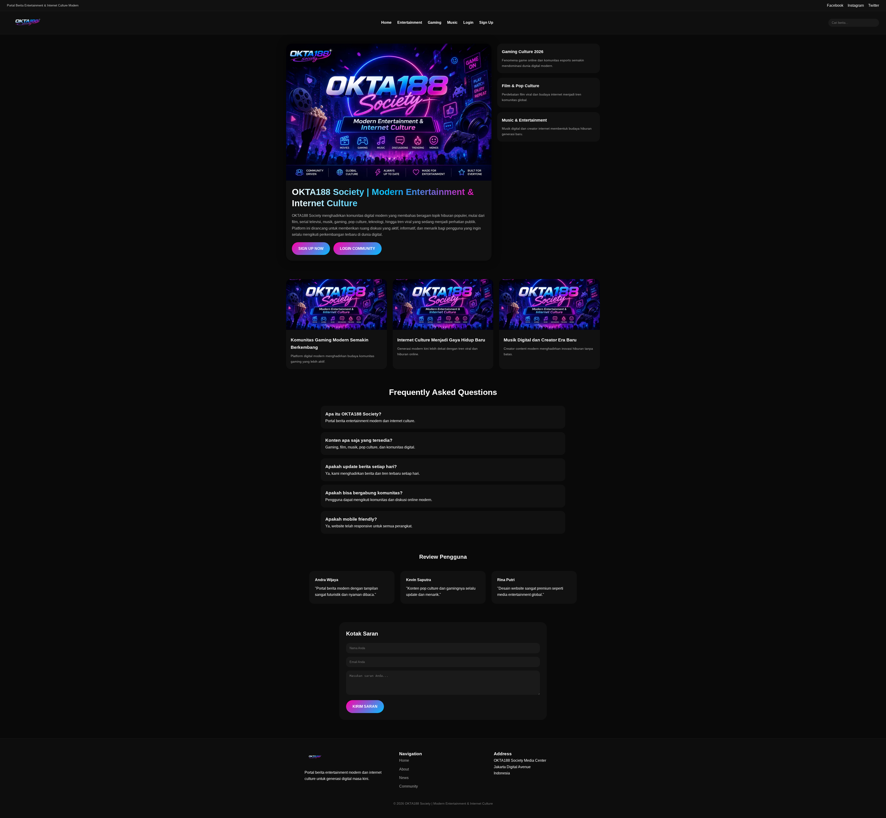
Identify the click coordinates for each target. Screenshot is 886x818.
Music (452, 23)
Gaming (434, 23)
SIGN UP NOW (310, 249)
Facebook (835, 5)
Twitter (873, 5)
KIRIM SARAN (365, 706)
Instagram (856, 5)
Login (468, 23)
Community (408, 786)
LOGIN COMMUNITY (357, 249)
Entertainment (409, 23)
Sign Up (486, 23)
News (404, 778)
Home (386, 23)
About (404, 769)
